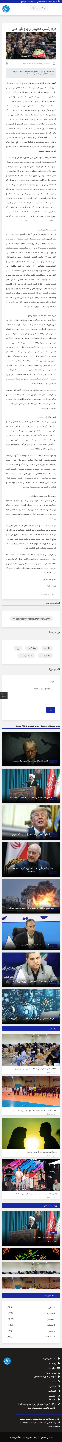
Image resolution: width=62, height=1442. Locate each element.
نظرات (52, 681)
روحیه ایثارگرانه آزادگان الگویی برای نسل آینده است (31, 981)
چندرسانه (50, 1337)
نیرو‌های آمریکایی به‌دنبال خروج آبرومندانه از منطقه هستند (31, 869)
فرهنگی (51, 1325)
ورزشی (52, 1331)
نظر (51, 709)
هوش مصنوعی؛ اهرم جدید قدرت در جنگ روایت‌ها (31, 1018)
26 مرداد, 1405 (52, 1114)
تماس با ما (51, 1373)
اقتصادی (51, 1313)
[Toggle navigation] (56, 8)
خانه (54, 1381)
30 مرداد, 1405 (52, 1241)
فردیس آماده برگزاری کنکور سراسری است (31, 945)
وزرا (18, 648)
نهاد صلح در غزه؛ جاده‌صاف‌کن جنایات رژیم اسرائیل (31, 908)
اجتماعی (51, 1319)
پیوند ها (52, 1363)
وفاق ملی (45, 656)
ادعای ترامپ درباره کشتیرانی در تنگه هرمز (31, 834)
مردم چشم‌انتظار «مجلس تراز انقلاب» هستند (31, 798)
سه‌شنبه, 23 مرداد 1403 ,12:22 (37, 63)
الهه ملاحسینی (45, 594)
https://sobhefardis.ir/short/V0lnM (31, 619)
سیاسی (53, 1232)
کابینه (47, 648)
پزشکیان (32, 648)
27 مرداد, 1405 (52, 1072)
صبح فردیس (20, 83)
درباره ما (52, 1368)
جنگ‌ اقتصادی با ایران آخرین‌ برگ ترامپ (31, 761)
